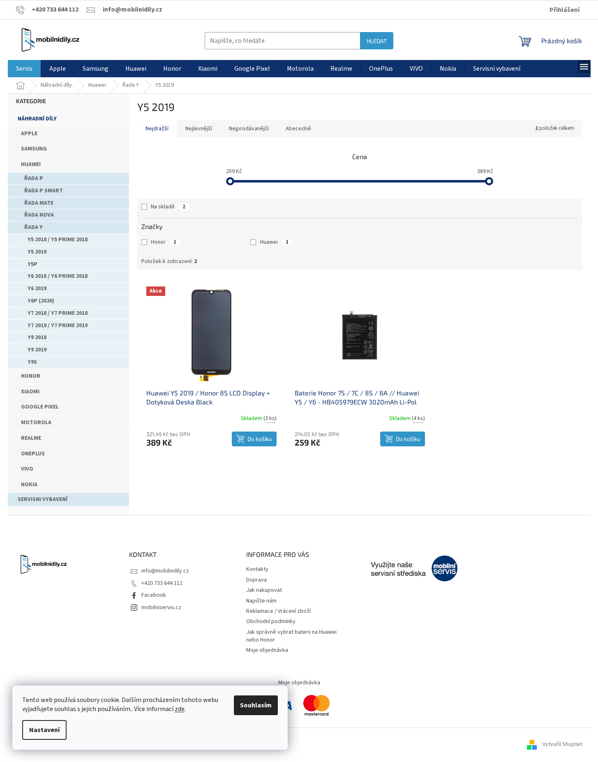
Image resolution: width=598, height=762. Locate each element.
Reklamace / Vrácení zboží (278, 611)
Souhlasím (256, 705)
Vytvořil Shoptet (562, 744)
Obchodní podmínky (271, 621)
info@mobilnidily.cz (165, 571)
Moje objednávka (267, 650)
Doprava (256, 580)
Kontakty (257, 569)
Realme (31, 438)
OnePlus (33, 454)
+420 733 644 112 (161, 583)
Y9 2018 (37, 337)
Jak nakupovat (264, 590)
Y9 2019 (37, 350)
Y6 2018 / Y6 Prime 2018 (58, 276)
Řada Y (33, 227)
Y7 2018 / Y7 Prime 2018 (58, 313)
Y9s (32, 362)
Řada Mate (38, 203)
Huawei (31, 164)
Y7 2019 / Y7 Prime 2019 (58, 325)
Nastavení (44, 729)
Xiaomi (30, 392)
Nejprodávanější (249, 129)
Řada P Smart (43, 191)
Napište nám (261, 601)
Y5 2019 (37, 252)
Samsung (34, 149)
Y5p (32, 264)
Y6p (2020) (41, 301)
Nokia (29, 484)
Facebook (153, 595)
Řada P (33, 178)
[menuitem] (24, 68)
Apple (29, 133)
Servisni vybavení (42, 499)
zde (180, 709)
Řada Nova (39, 215)
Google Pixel (40, 407)
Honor (30, 376)
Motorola (36, 422)
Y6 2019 (37, 288)
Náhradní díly (37, 119)
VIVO (27, 469)
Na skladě (168, 207)
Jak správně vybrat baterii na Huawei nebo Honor (291, 636)
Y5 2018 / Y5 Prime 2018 (58, 240)
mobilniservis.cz (161, 607)
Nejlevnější (198, 129)
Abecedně (298, 129)
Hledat (377, 40)
